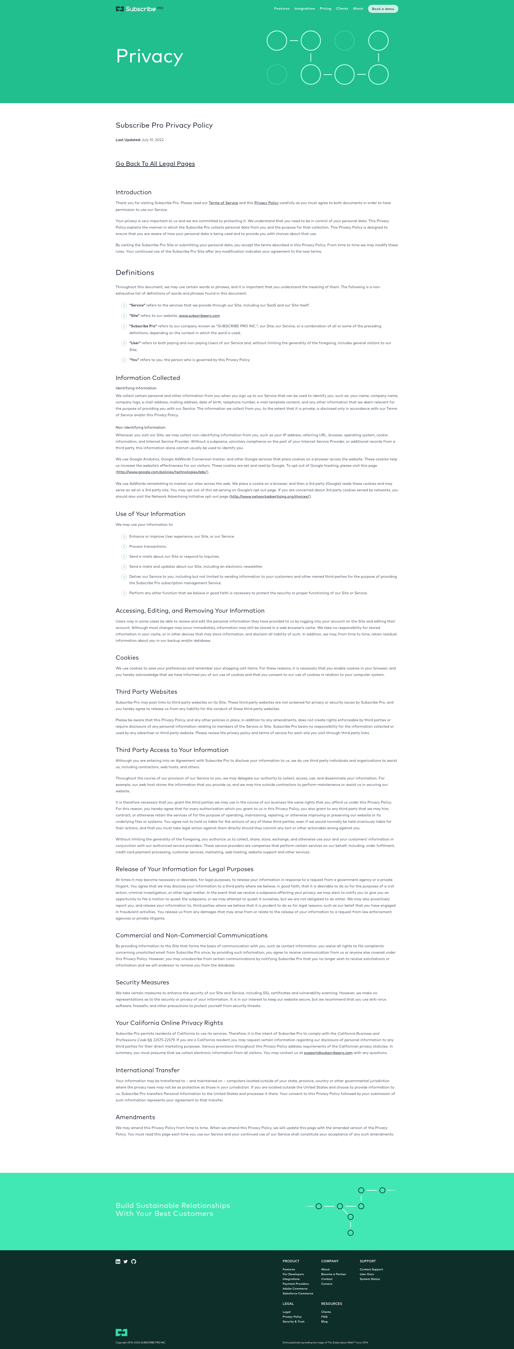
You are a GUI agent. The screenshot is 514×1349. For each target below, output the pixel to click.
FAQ (324, 1316)
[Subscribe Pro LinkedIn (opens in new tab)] (119, 1261)
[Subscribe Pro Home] (140, 9)
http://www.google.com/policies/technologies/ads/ (162, 472)
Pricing (325, 8)
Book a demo (383, 9)
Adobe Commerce (295, 1288)
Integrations (304, 8)
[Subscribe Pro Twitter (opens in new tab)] (127, 1261)
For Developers (293, 1274)
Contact (326, 1279)
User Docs (367, 1274)
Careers (326, 1284)
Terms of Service (223, 203)
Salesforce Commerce (298, 1293)
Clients (342, 8)
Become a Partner (333, 1274)
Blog (324, 1321)
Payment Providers (296, 1284)
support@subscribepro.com (328, 1053)
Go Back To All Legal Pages (155, 164)
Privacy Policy (266, 203)
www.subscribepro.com (199, 316)
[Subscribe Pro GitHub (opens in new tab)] (135, 1261)
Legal (287, 1312)
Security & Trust (293, 1321)
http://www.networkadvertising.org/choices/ (270, 497)
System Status (370, 1279)
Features (282, 8)
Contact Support (371, 1269)
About (358, 8)
